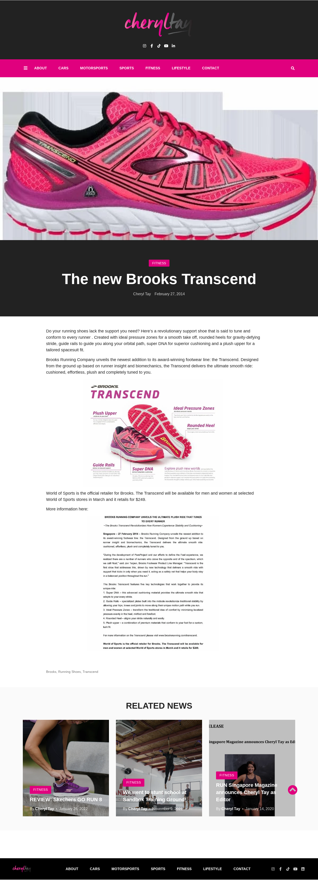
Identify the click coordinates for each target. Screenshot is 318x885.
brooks (51, 672)
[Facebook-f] (280, 869)
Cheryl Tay (44, 809)
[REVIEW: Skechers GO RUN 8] (66, 768)
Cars (63, 68)
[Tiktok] (159, 46)
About (40, 68)
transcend (90, 672)
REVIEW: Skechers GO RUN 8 (66, 799)
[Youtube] (166, 46)
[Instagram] (144, 46)
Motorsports (94, 68)
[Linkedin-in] (173, 46)
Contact (210, 68)
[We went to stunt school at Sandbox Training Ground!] (159, 768)
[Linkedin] (303, 869)
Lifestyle (181, 68)
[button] (292, 68)
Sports (126, 68)
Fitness (152, 68)
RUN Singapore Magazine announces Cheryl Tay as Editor (246, 792)
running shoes (69, 672)
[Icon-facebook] (152, 46)
